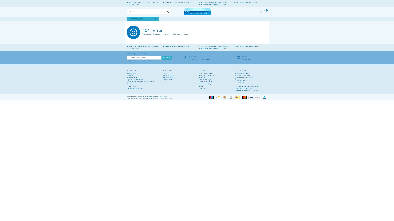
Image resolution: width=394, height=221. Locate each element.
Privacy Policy (131, 86)
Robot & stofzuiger (205, 80)
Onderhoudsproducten (206, 73)
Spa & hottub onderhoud (207, 75)
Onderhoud (202, 77)
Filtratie (201, 86)
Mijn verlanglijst (168, 77)
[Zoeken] (168, 11)
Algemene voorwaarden (135, 80)
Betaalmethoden (132, 84)
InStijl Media (163, 96)
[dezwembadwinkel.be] (197, 11)
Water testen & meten (206, 82)
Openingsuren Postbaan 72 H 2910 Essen (140, 82)
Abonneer (166, 58)
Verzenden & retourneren (135, 88)
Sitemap (162, 98)
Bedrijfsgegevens (132, 77)
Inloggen (165, 73)
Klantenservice (131, 73)
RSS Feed (169, 98)
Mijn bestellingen (168, 75)
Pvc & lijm (202, 88)
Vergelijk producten (169, 80)
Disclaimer (155, 98)
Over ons (130, 75)
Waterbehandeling (205, 84)
